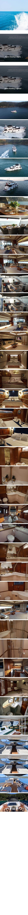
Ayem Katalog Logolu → (14, 57)
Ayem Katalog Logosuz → (14, 88)
